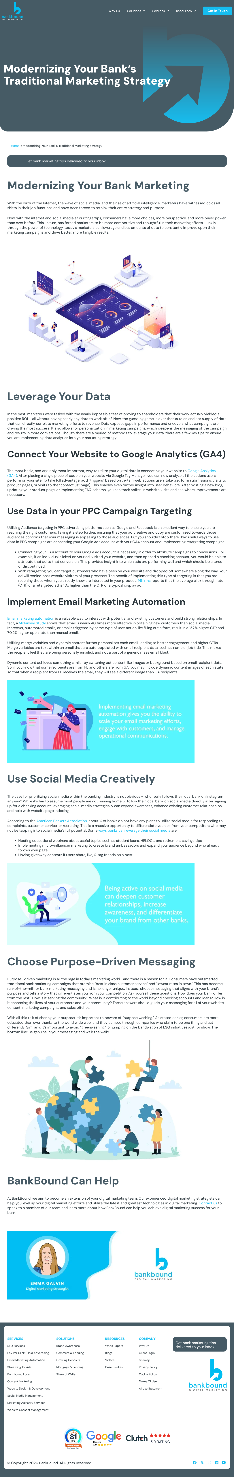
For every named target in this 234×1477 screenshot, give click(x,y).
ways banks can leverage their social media (134, 830)
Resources (184, 11)
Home (15, 146)
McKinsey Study (32, 623)
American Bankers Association (61, 820)
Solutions (134, 11)
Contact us (207, 1203)
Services (158, 11)
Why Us (114, 11)
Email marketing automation (30, 618)
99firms (144, 580)
